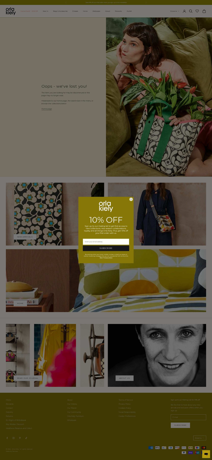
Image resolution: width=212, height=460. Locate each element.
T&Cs (101, 257)
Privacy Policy (108, 257)
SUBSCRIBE (106, 248)
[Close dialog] (131, 199)
